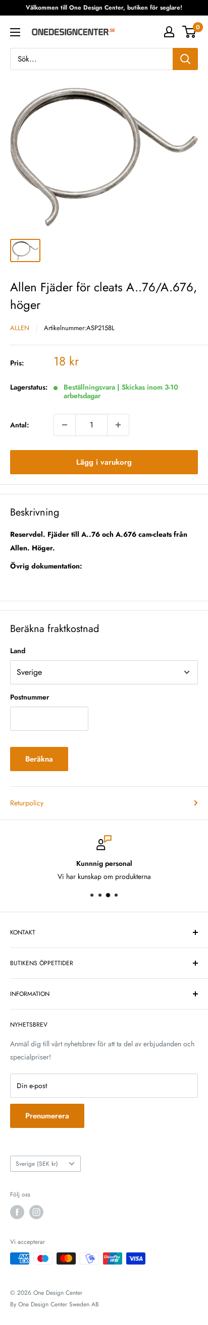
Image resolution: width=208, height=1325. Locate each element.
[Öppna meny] (15, 32)
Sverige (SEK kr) (37, 1163)
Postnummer (29, 697)
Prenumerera (47, 1115)
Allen (19, 328)
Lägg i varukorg (104, 462)
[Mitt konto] (169, 31)
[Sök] (185, 59)
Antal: (19, 425)
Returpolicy (26, 803)
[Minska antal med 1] (64, 424)
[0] (189, 32)
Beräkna (39, 759)
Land (17, 651)
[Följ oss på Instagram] (36, 1212)
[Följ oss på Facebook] (17, 1212)
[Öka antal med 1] (118, 424)
